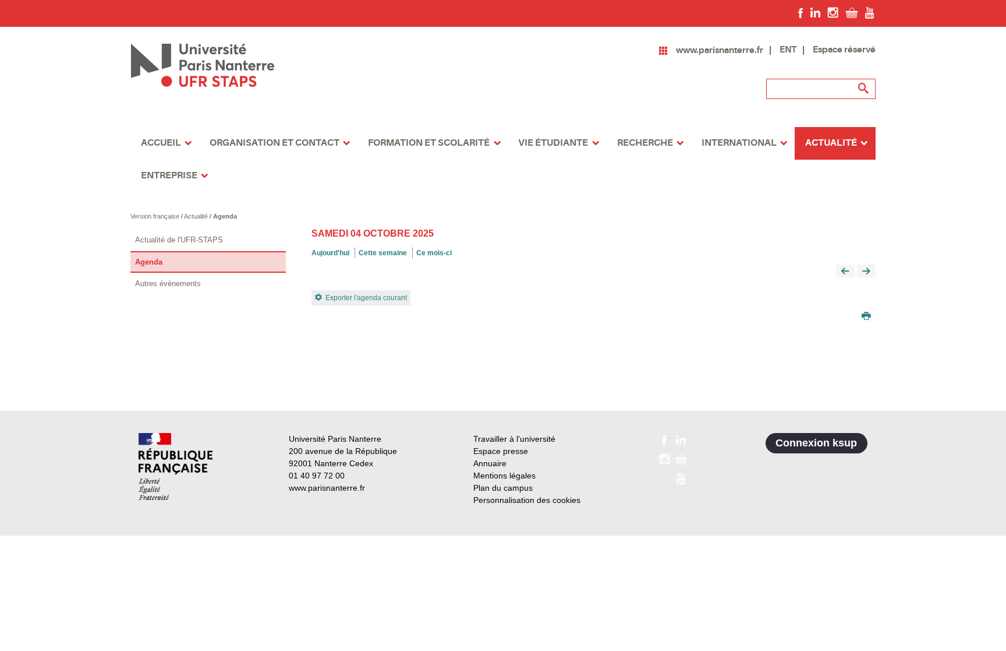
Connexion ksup (816, 443)
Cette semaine (383, 253)
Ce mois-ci (434, 253)
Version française (155, 216)
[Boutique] (851, 12)
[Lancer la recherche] (864, 88)
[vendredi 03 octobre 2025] (845, 272)
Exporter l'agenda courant (366, 298)
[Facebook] (800, 12)
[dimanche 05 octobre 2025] (866, 272)
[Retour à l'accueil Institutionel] (175, 466)
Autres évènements (168, 283)
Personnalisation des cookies (526, 500)
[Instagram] (832, 12)
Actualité (197, 216)
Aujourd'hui (330, 253)
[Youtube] (869, 12)
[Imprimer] (866, 317)
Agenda (225, 216)
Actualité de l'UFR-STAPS (179, 239)
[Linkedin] (815, 12)
